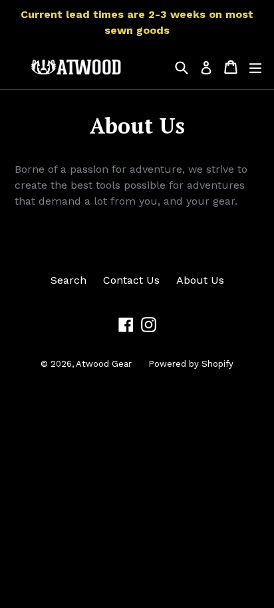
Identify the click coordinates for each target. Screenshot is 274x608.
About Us (200, 280)
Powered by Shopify (190, 364)
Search (68, 280)
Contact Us (131, 280)
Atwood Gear (104, 364)
